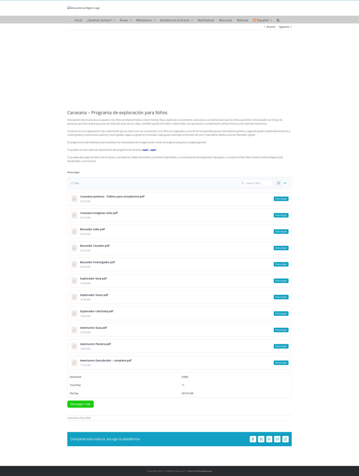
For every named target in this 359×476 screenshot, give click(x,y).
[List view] (285, 183)
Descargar (281, 198)
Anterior (271, 26)
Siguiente (284, 26)
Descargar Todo (80, 404)
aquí (153, 149)
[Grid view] (279, 183)
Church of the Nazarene (199, 471)
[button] (278, 19)
